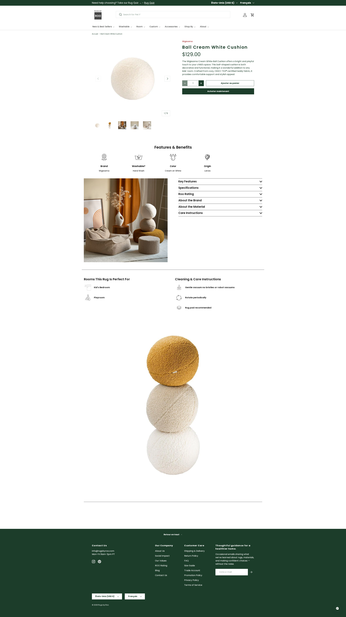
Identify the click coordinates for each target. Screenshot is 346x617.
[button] (252, 15)
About (203, 26)
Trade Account (192, 570)
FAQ (186, 560)
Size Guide (189, 565)
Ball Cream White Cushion (111, 34)
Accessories (171, 26)
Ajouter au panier (230, 83)
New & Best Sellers (102, 26)
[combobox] (173, 14)
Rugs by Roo (103, 605)
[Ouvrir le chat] (337, 608)
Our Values (161, 560)
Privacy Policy (191, 580)
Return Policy (191, 555)
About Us (160, 551)
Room (139, 26)
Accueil (95, 34)
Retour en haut (172, 534)
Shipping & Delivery (194, 551)
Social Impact (162, 555)
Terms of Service (193, 585)
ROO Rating (161, 565)
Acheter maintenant (218, 91)
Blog (157, 570)
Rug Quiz (149, 2)
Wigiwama (187, 41)
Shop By (188, 26)
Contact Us (161, 575)
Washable (124, 26)
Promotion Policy (193, 575)
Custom (153, 26)
